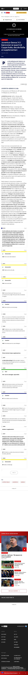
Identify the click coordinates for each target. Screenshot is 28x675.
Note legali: (3, 652)
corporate (16, 661)
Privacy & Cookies (9, 667)
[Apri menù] (1, 12)
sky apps (16, 636)
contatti (22, 668)
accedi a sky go (21, 626)
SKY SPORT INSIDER (21, 12)
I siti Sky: (3, 631)
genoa (23, 482)
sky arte (3, 642)
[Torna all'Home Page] (7, 12)
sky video (3, 639)
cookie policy (17, 655)
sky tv (15, 634)
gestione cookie (5, 655)
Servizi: (15, 631)
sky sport (3, 634)
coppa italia (5, 482)
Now (15, 639)
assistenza (18, 668)
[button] (11, 673)
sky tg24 (3, 636)
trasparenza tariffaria (12, 668)
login (25, 8)
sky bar (16, 642)
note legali (4, 658)
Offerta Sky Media (5, 661)
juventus (15, 482)
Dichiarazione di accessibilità (17, 658)
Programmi (16, 647)
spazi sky (16, 644)
